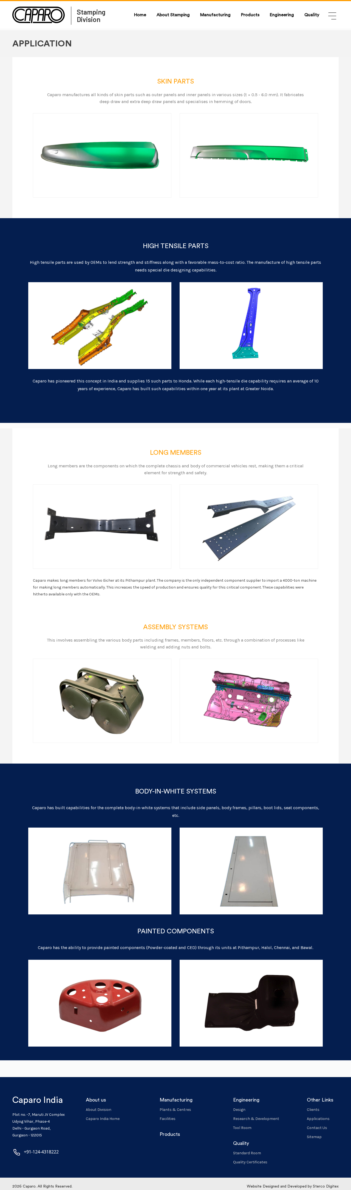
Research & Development (256, 1118)
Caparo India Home (103, 1118)
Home (140, 15)
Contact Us (317, 1127)
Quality (311, 15)
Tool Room (242, 1127)
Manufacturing (215, 15)
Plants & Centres (175, 1109)
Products (250, 15)
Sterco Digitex (326, 1186)
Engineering (282, 15)
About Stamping (173, 15)
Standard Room (247, 1153)
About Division (98, 1109)
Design (239, 1109)
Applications (318, 1118)
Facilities (168, 1118)
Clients (313, 1109)
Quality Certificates (250, 1162)
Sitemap (314, 1136)
